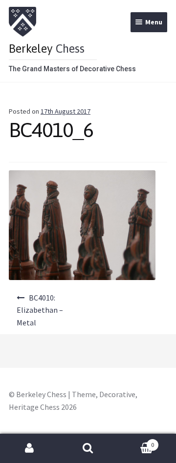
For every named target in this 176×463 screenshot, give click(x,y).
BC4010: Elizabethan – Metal (40, 310)
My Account (29, 448)
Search (88, 448)
